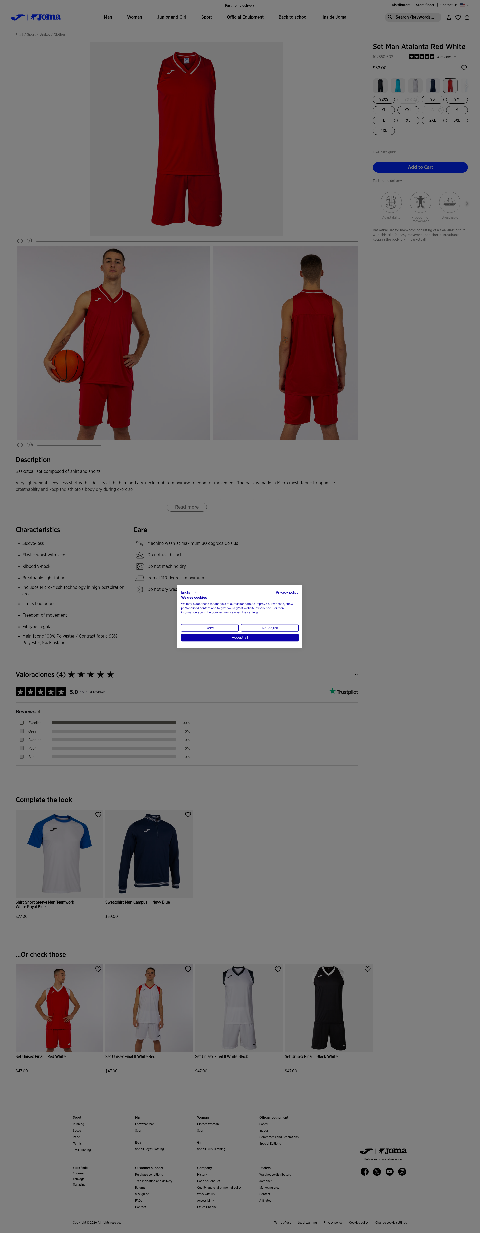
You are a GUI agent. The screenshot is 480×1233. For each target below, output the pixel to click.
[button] (189, 593)
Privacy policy (287, 592)
